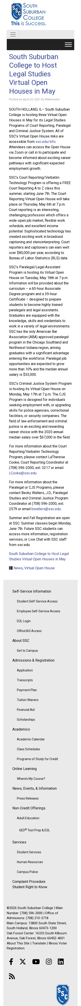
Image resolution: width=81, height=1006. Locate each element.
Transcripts (25, 680)
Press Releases (28, 798)
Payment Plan (27, 690)
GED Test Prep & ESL (34, 830)
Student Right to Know (29, 887)
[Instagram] (49, 961)
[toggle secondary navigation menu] (13, 34)
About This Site (18, 943)
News (18, 568)
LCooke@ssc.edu (22, 473)
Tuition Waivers (27, 700)
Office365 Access (29, 631)
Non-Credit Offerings (28, 808)
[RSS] (12, 976)
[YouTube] (36, 961)
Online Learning (24, 769)
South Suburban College (40, 15)
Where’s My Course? (31, 778)
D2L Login (24, 621)
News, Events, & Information (34, 788)
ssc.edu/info (46, 142)
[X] (22, 961)
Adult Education (28, 818)
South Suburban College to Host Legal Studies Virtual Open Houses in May (33, 73)
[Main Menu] (68, 44)
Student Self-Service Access (37, 601)
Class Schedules (28, 749)
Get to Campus (27, 650)
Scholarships (26, 719)
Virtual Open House (39, 568)
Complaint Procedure (28, 881)
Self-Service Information (31, 591)
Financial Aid (26, 710)
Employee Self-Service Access (38, 611)
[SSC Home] (63, 994)
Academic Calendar (31, 739)
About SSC (20, 640)
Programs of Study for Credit (37, 759)
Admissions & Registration (33, 660)
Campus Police (27, 872)
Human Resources (30, 862)
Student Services (29, 852)
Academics (21, 729)
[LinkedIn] (61, 961)
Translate (39, 943)
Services (19, 842)
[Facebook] (11, 961)
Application (25, 670)
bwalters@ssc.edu (46, 509)
